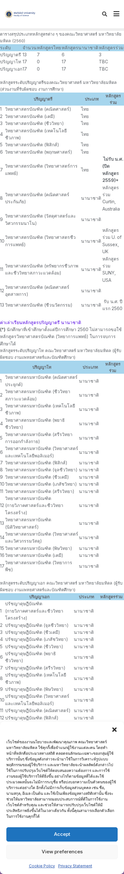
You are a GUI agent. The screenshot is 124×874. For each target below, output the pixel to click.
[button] (114, 729)
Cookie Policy (42, 866)
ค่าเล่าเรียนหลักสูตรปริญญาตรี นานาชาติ (40, 322)
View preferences (62, 852)
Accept (62, 834)
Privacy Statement (75, 866)
